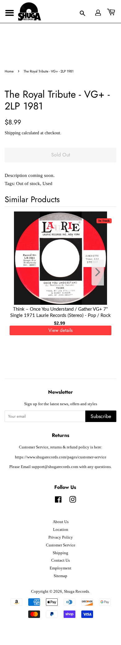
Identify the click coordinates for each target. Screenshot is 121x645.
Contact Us (60, 560)
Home (9, 71)
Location (60, 529)
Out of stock (28, 183)
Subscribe (101, 416)
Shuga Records (76, 591)
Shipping (12, 133)
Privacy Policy (60, 537)
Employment (60, 568)
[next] (101, 272)
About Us (61, 522)
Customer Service (60, 545)
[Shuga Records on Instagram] (72, 501)
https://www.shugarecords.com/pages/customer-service (60, 457)
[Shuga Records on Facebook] (58, 501)
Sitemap (60, 576)
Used (47, 183)
